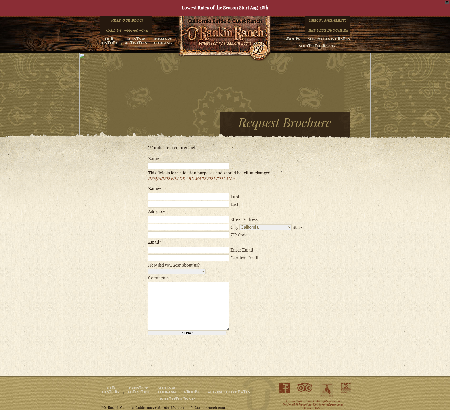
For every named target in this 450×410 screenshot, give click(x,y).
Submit (187, 333)
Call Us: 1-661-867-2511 (127, 30)
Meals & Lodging (163, 40)
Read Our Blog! (127, 20)
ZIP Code (238, 234)
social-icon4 (346, 388)
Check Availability (328, 20)
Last (234, 204)
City (234, 227)
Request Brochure (328, 30)
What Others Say (317, 46)
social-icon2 (304, 387)
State (297, 227)
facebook (284, 388)
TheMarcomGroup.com (327, 404)
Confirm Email (244, 257)
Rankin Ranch (224, 38)
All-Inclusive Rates (328, 38)
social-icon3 (326, 390)
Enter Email (241, 250)
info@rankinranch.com (206, 407)
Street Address (244, 219)
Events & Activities (136, 40)
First (234, 196)
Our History (109, 40)
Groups (292, 38)
